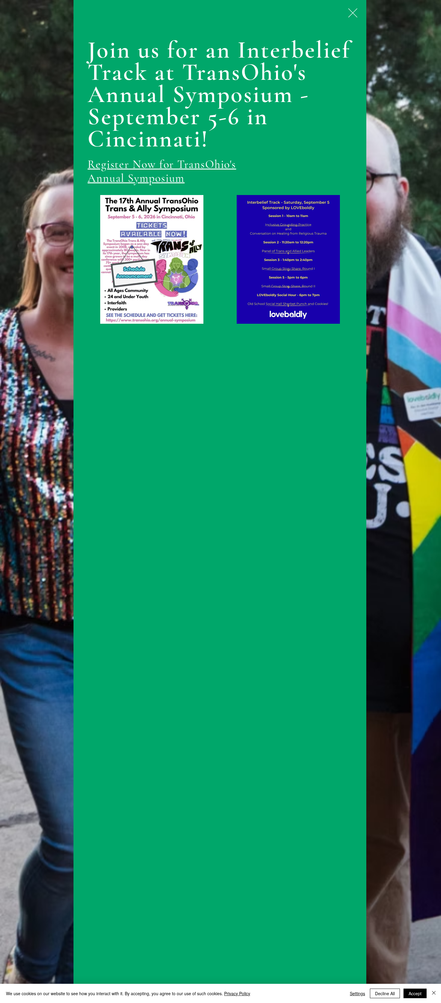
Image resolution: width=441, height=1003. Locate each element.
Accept (415, 993)
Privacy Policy (237, 993)
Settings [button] (357, 993)
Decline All (385, 993)
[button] (352, 12)
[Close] (433, 993)
